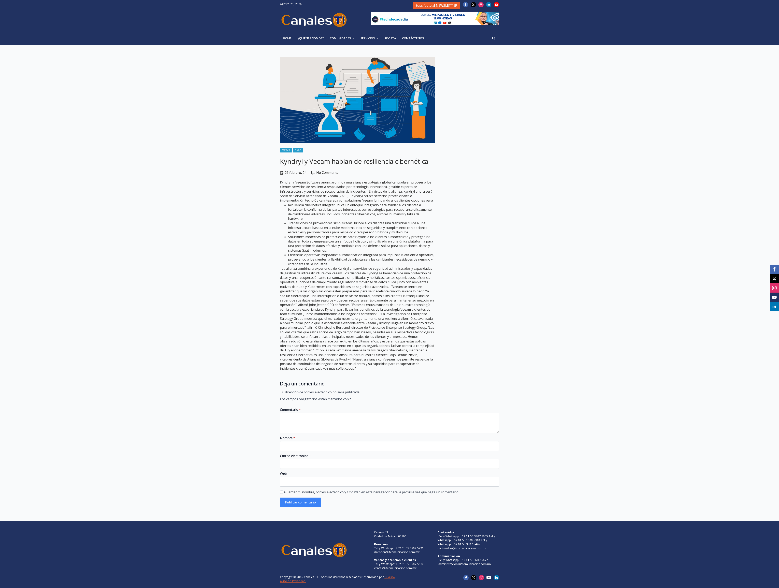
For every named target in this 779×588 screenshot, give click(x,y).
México (286, 150)
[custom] (488, 577)
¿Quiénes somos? (311, 38)
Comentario (290, 409)
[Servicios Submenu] (378, 38)
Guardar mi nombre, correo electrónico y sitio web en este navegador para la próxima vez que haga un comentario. (371, 492)
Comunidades (340, 38)
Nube (298, 150)
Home (287, 38)
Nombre (287, 438)
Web (283, 473)
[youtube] (496, 4)
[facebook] (465, 4)
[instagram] (481, 4)
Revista (390, 38)
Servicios (367, 38)
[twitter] (473, 4)
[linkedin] (488, 4)
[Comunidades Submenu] (354, 38)
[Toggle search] (493, 38)
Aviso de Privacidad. (293, 581)
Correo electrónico (295, 455)
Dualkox (389, 577)
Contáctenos (413, 38)
